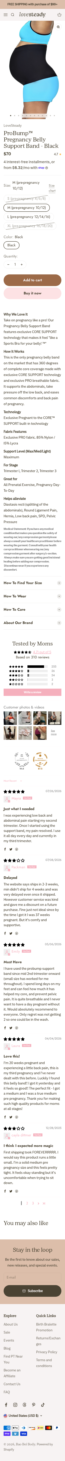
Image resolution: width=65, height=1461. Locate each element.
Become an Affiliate (12, 1373)
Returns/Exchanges (48, 1341)
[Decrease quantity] (8, 264)
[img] (14, 791)
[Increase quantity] (21, 264)
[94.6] (22, 759)
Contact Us (12, 1384)
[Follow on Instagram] (15, 1404)
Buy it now (32, 293)
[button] (16, 666)
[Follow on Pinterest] (33, 1404)
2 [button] (27, 1203)
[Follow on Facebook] (6, 1404)
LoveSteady (13, 125)
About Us (11, 1324)
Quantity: (11, 256)
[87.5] (40, 759)
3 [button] (33, 1203)
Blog (7, 1348)
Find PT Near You (13, 1359)
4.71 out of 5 (42, 652)
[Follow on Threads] (24, 1404)
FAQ (7, 1392)
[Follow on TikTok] (42, 1404)
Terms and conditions (44, 1363)
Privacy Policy (46, 1352)
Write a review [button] (32, 692)
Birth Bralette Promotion (46, 1327)
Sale (7, 1332)
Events (9, 1340)
